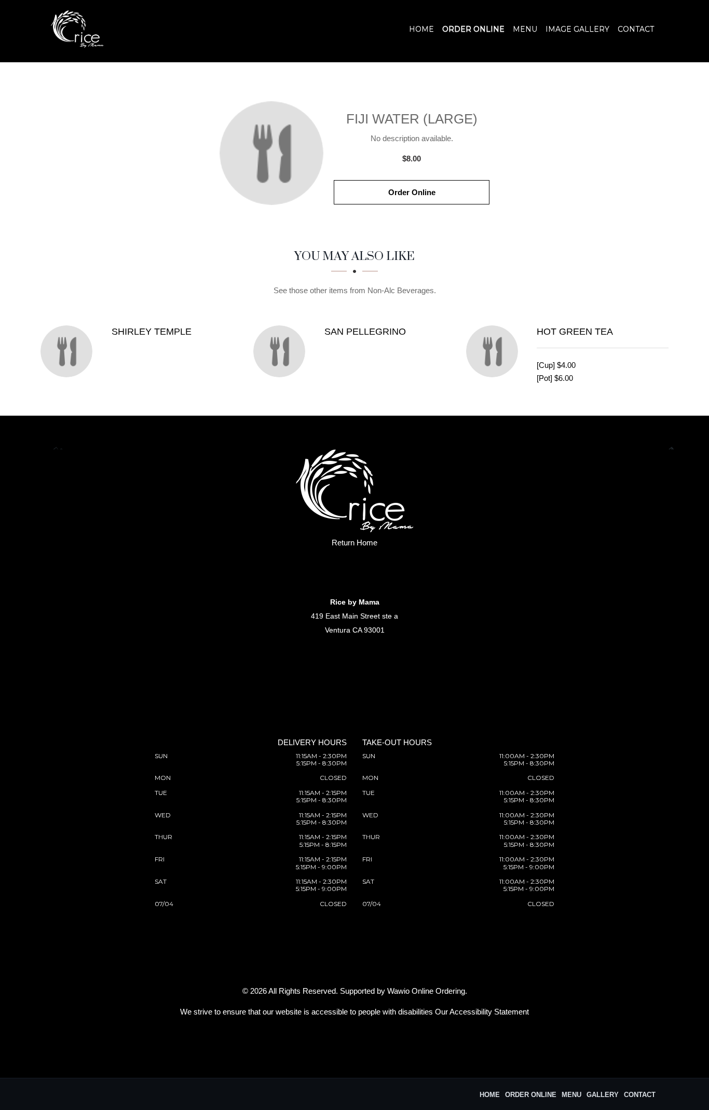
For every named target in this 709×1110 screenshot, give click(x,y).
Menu (525, 29)
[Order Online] (271, 153)
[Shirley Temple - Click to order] (69, 351)
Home (421, 29)
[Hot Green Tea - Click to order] (494, 351)
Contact (636, 29)
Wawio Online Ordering (426, 990)
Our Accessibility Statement (482, 1011)
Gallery (603, 1095)
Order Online (473, 29)
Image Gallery (577, 29)
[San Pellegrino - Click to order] (281, 351)
